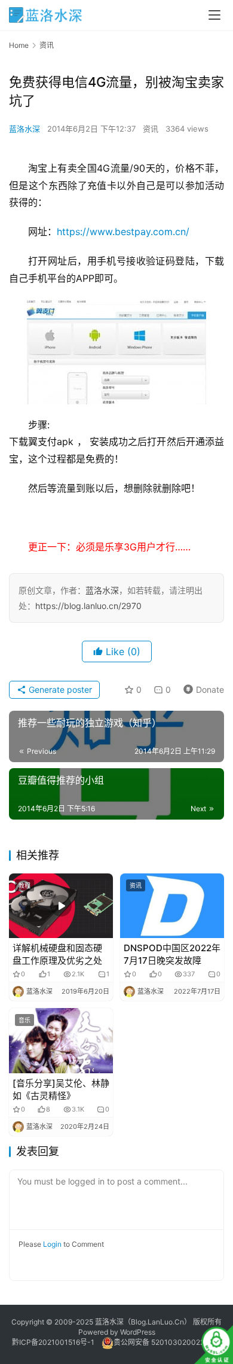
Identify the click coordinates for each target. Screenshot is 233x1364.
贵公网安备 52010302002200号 (167, 1342)
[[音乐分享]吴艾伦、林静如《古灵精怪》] (61, 1040)
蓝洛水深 (24, 128)
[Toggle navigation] (214, 15)
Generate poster (59, 689)
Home (19, 45)
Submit (116, 1260)
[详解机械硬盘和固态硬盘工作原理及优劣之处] (61, 906)
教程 (24, 885)
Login (52, 1244)
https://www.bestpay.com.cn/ (123, 232)
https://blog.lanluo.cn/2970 (88, 606)
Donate (201, 688)
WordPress (137, 1332)
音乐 (24, 1020)
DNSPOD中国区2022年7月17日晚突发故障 (172, 954)
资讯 (150, 128)
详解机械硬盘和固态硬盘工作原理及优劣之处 (57, 954)
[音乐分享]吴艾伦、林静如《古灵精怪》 (61, 1089)
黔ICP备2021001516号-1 (53, 1342)
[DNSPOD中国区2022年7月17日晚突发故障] (172, 906)
